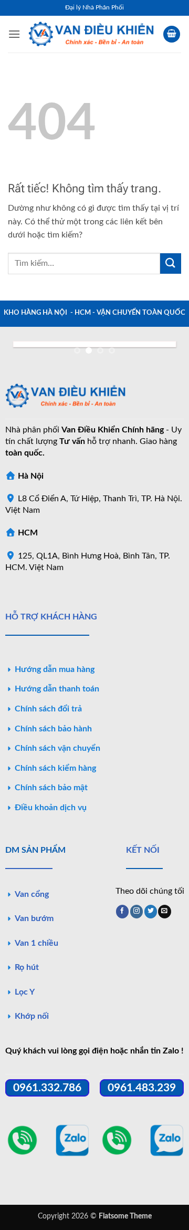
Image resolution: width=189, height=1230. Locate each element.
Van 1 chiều (36, 943)
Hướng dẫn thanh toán (57, 689)
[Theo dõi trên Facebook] (122, 911)
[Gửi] (170, 263)
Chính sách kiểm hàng (55, 768)
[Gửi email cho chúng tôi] (164, 911)
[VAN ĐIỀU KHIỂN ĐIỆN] (91, 34)
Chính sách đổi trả (48, 709)
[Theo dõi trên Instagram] (136, 911)
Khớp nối (32, 1016)
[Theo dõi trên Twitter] (150, 911)
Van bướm (34, 918)
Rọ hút (27, 967)
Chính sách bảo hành (53, 729)
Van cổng (32, 894)
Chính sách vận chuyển (57, 748)
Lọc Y (25, 992)
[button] (14, 34)
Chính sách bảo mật (51, 787)
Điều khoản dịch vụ (51, 807)
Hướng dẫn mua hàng (54, 669)
